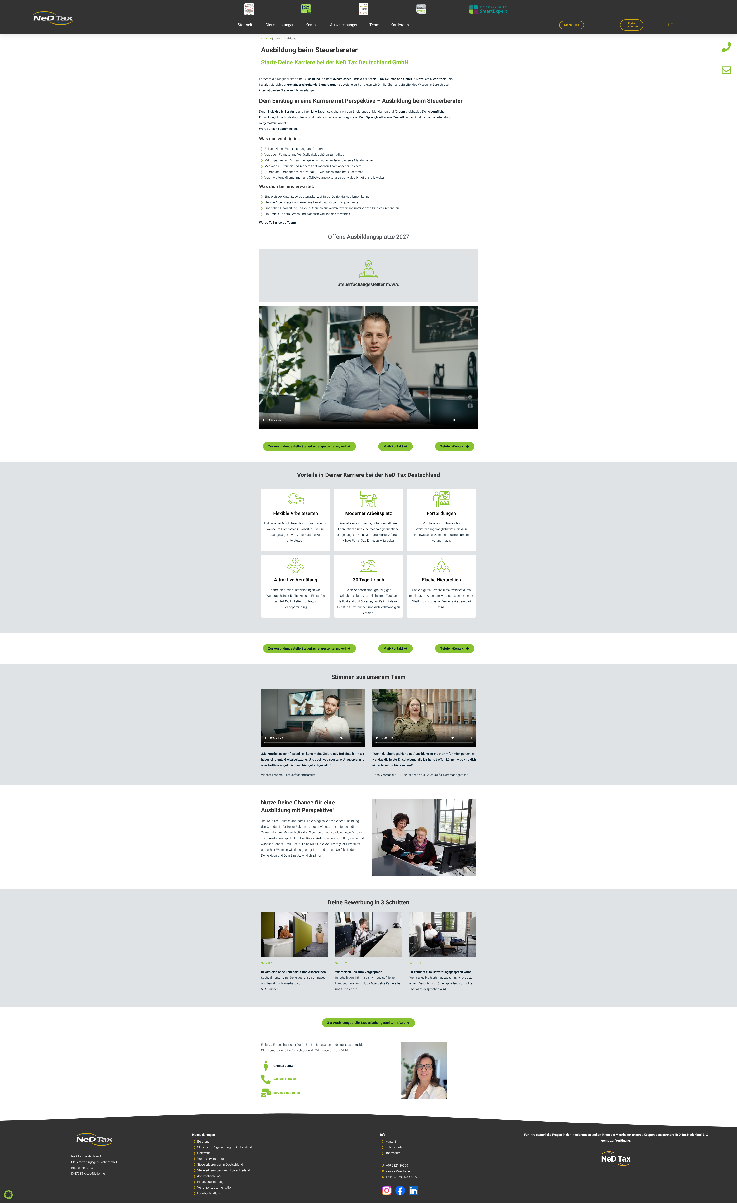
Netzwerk (203, 1153)
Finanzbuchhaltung (210, 1182)
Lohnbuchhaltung (209, 1193)
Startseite (246, 25)
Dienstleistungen (280, 25)
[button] (376, 837)
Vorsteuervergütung (210, 1159)
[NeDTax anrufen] (266, 1079)
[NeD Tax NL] (616, 1158)
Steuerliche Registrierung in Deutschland (224, 1147)
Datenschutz (393, 1147)
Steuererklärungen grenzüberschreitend (223, 1170)
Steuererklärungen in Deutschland (220, 1164)
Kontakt (312, 25)
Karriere (397, 25)
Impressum (393, 1153)
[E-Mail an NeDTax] (266, 1093)
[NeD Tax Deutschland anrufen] (726, 47)
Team (374, 25)
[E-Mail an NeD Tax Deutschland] (726, 70)
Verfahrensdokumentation (214, 1187)
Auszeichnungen (344, 25)
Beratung (203, 1141)
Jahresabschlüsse (209, 1176)
